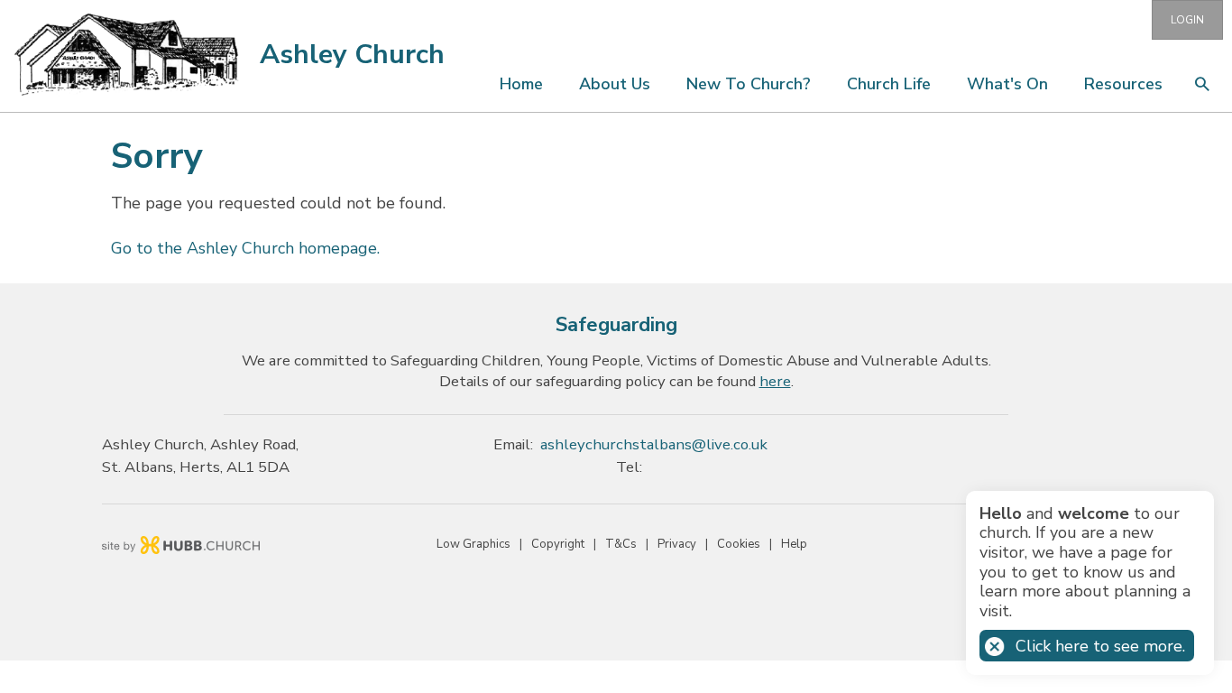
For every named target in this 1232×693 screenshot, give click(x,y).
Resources (1123, 84)
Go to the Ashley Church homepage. (245, 248)
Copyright (557, 544)
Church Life (889, 84)
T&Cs (621, 544)
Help (794, 544)
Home (521, 84)
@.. (654, 444)
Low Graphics (473, 544)
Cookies (738, 544)
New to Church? (748, 84)
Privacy (676, 544)
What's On (1007, 84)
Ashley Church (352, 54)
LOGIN (1187, 20)
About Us (614, 84)
